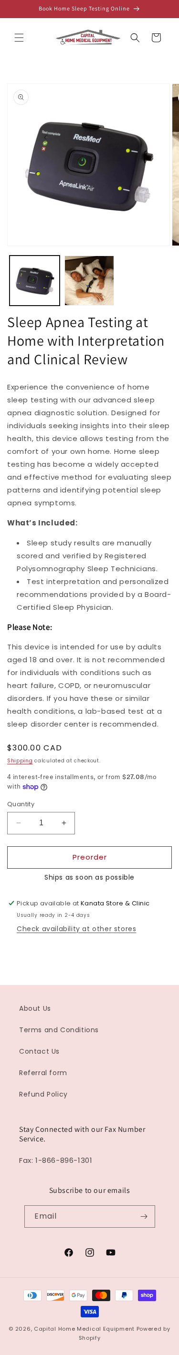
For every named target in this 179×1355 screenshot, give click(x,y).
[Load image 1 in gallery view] (35, 281)
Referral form (43, 1073)
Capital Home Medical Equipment (84, 1329)
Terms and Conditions (59, 1030)
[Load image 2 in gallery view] (89, 281)
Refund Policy (43, 1094)
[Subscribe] (144, 1216)
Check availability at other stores (76, 929)
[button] (19, 37)
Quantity (20, 804)
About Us (35, 1008)
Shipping (20, 760)
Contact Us (39, 1051)
